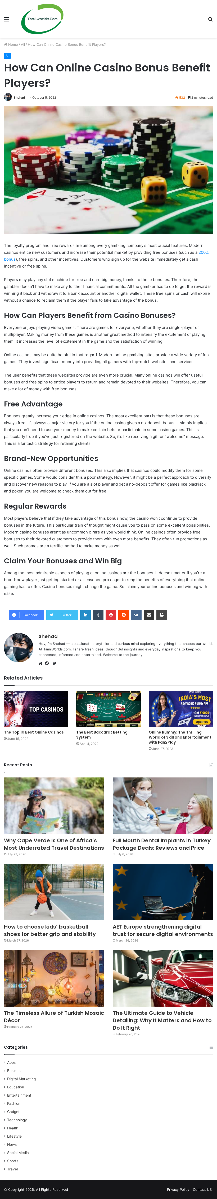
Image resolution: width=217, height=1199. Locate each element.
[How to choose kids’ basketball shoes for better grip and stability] (54, 892)
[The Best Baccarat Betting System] (108, 709)
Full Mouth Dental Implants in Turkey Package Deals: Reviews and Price (162, 844)
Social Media (18, 1153)
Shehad (19, 97)
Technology (17, 1120)
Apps (11, 1062)
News (12, 1144)
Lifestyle (14, 1136)
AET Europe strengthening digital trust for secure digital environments (163, 930)
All (23, 44)
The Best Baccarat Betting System (102, 735)
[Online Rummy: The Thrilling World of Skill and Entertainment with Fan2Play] (181, 709)
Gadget (13, 1112)
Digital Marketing (21, 1079)
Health (12, 1128)
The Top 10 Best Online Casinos (34, 732)
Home (12, 44)
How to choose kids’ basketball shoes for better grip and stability (50, 930)
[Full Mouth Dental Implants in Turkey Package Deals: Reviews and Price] (163, 805)
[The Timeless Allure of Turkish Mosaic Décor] (54, 978)
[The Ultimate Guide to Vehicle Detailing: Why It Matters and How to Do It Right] (163, 978)
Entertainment (19, 1095)
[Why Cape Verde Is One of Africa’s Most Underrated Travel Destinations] (54, 805)
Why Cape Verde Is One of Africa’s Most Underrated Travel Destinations (54, 844)
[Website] (42, 663)
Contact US (202, 1189)
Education (15, 1087)
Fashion (13, 1103)
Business (14, 1071)
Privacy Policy (178, 1189)
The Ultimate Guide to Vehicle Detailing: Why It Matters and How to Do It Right (162, 1020)
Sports (12, 1161)
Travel (12, 1169)
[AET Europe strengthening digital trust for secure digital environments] (163, 892)
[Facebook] (48, 663)
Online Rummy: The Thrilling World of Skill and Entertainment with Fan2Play (180, 737)
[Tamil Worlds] (42, 19)
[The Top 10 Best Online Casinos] (36, 709)
